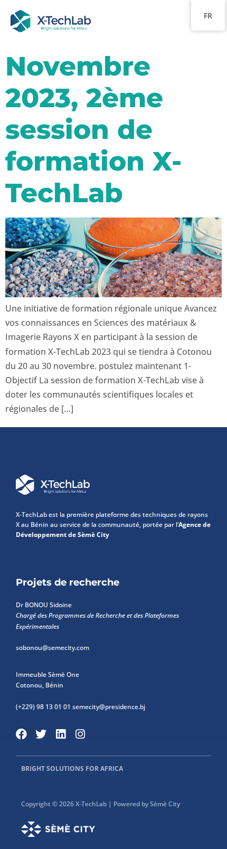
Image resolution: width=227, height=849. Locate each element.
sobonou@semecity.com (53, 647)
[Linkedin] (60, 734)
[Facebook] (21, 734)
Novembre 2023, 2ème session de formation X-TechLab (93, 129)
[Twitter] (40, 734)
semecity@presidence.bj (108, 706)
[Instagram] (80, 734)
